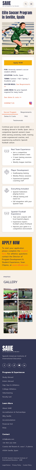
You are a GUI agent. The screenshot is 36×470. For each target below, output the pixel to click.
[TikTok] (14, 365)
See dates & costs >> (12, 97)
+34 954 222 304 (9, 443)
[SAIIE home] (10, 4)
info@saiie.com (8, 439)
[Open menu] (31, 4)
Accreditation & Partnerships (14, 412)
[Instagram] (9, 365)
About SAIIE (7, 408)
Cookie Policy (27, 465)
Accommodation (8, 420)
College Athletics (9, 389)
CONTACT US (9, 103)
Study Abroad (7, 377)
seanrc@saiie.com (20, 265)
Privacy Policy (16, 465)
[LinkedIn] (24, 365)
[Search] (25, 4)
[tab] (10, 112)
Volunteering (7, 393)
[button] (18, 38)
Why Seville (6, 416)
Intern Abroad (8, 381)
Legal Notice (6, 465)
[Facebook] (4, 365)
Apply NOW (18, 63)
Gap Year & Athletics (10, 385)
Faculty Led (6, 397)
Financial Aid (7, 424)
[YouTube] (19, 365)
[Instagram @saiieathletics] (30, 103)
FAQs (4, 428)
